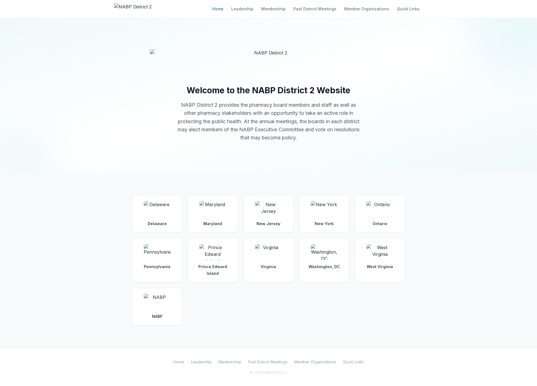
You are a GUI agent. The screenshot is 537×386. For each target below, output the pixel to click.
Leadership (242, 8)
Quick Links (408, 8)
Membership (273, 8)
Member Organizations (366, 8)
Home (217, 8)
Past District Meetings (314, 8)
